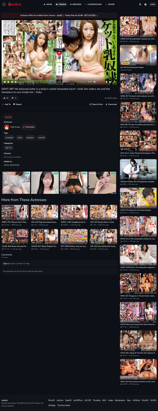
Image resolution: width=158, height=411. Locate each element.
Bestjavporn (120, 400)
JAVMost (136, 400)
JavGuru (60, 400)
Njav (129, 400)
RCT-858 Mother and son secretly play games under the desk (74, 246)
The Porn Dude (63, 405)
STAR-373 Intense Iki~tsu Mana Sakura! (135, 210)
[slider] (51, 82)
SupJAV (68, 400)
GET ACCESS (90, 15)
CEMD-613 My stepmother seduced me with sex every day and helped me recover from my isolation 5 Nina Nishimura (138, 39)
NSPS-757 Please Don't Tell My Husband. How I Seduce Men (15, 222)
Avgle (110, 400)
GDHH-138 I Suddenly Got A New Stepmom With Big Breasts (74, 222)
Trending (96, 400)
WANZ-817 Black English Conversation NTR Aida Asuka (44, 246)
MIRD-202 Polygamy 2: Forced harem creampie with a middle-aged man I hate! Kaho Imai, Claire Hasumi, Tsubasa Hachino (138, 296)
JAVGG (153, 400)
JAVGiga (51, 405)
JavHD (59, 15)
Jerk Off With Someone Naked (132, 67)
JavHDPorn (78, 400)
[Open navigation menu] (3, 4)
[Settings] (145, 4)
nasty (20, 137)
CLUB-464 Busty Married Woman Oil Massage (15, 246)
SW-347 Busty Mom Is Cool (102, 222)
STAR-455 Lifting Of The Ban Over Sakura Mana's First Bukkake (138, 353)
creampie (9, 137)
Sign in (6, 263)
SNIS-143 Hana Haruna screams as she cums (137, 381)
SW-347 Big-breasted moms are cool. (44, 222)
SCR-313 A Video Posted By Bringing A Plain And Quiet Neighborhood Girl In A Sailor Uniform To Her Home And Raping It (138, 153)
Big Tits (8, 147)
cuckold (41, 137)
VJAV (104, 400)
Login (152, 4)
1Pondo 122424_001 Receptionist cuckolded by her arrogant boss (138, 181)
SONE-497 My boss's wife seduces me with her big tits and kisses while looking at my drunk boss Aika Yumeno (138, 96)
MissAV (51, 400)
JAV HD (88, 400)
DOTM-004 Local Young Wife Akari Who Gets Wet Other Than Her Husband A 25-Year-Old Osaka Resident (138, 324)
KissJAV (145, 400)
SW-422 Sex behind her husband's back (103, 246)
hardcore (30, 137)
